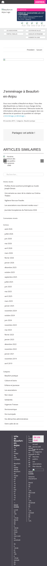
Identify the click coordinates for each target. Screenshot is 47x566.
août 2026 (8, 229)
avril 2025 (8, 296)
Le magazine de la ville (37, 453)
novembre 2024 (11, 311)
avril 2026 (8, 248)
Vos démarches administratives (16, 419)
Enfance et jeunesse (12, 385)
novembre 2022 (11, 349)
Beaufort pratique (29, 121)
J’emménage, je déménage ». (15, 116)
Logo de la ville (38, 449)
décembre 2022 (11, 344)
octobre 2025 (10, 272)
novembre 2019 (11, 359)
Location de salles (34, 30)
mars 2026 (9, 253)
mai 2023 (8, 330)
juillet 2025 (9, 282)
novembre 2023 (11, 325)
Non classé (9, 395)
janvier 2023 (9, 339)
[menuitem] (40, 2)
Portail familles (12, 34)
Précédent (30, 50)
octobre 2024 (10, 315)
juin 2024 (8, 320)
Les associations (12, 30)
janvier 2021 (9, 354)
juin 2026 (8, 238)
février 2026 (9, 258)
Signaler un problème (35, 34)
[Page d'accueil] (3, 2)
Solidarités (8, 400)
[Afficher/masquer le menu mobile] (44, 6)
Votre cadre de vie (11, 424)
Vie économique (11, 409)
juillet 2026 (9, 234)
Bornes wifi (37, 447)
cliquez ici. (28, 19)
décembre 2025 (11, 267)
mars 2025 (9, 301)
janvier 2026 (9, 263)
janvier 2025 (9, 306)
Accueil (35, 444)
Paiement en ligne (34, 37)
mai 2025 (8, 291)
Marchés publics (36, 458)
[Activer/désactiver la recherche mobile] (40, 6)
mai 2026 (8, 243)
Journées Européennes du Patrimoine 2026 (21, 210)
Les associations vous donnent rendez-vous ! (21, 205)
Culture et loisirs (11, 380)
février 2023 (9, 334)
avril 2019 (8, 363)
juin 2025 (8, 286)
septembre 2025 (11, 277)
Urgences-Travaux (11, 404)
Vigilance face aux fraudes (14, 200)
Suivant (39, 50)
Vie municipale (10, 414)
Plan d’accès (37, 466)
